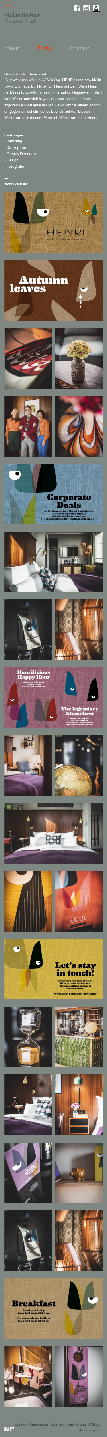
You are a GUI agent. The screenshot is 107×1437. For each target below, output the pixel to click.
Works (45, 48)
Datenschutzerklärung (68, 1424)
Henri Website (16, 183)
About (11, 48)
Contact (21, 1424)
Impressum (39, 1424)
